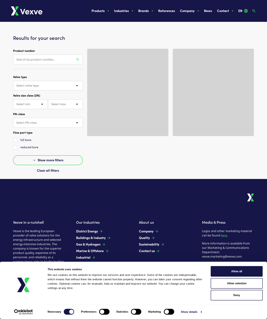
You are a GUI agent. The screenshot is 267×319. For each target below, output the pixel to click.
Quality (144, 238)
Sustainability (149, 244)
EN (240, 11)
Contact (223, 11)
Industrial (83, 258)
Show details (189, 311)
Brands (143, 11)
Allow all (236, 271)
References (166, 11)
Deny (236, 295)
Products (98, 11)
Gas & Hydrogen (88, 244)
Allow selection (236, 283)
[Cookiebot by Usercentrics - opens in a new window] (23, 312)
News (208, 11)
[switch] (104, 312)
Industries (121, 11)
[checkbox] (15, 140)
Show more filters (50, 160)
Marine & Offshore (90, 251)
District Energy (87, 231)
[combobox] (48, 86)
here (224, 235)
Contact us (147, 251)
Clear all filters (48, 171)
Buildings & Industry (91, 238)
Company (187, 11)
